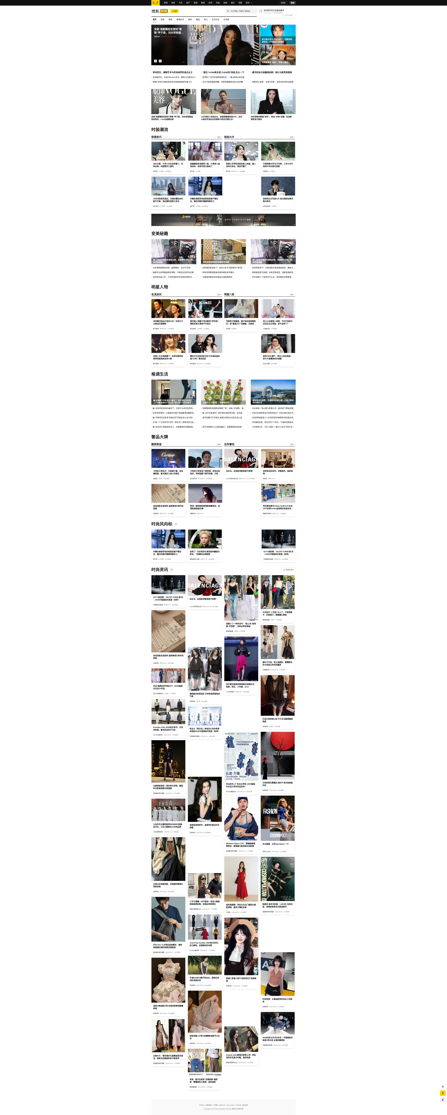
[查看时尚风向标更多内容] (176, 524)
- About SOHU (229, 1105)
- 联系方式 (221, 1105)
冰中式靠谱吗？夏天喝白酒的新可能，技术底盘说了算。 (225, 413)
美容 (190, 19)
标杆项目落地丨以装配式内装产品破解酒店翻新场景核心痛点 (174, 413)
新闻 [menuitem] (166, 3)
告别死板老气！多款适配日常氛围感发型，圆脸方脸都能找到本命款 (274, 268)
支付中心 (202, 1105)
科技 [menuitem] (218, 3)
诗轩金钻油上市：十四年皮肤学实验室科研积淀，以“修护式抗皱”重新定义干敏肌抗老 (174, 277)
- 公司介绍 (237, 1105)
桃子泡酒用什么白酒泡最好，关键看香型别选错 (222, 427)
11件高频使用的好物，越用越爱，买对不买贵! (171, 268)
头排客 (226, 19)
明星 (170, 19)
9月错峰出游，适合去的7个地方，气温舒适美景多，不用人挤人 (274, 422)
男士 (206, 19)
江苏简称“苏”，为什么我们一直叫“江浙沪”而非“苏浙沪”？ (274, 427)
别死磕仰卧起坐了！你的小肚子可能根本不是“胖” (222, 268)
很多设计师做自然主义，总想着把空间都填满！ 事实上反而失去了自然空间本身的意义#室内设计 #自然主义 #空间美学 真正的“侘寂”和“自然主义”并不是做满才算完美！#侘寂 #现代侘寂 (175, 427)
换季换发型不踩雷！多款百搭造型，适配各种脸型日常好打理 (274, 272)
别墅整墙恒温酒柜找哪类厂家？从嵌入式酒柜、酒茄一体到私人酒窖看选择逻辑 (224, 408)
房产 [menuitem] (188, 3)
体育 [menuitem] (173, 3)
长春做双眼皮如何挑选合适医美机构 (217, 277)
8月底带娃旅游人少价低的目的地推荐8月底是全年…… (274, 418)
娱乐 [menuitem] (233, 3)
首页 (154, 19)
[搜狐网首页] (155, 3)
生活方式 (215, 19)
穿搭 (162, 19)
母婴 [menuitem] (240, 3)
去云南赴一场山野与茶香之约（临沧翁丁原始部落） (273, 408)
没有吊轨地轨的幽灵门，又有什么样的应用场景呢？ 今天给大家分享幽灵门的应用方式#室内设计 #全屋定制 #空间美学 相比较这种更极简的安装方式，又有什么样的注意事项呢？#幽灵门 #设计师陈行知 (175, 408)
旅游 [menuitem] (195, 3)
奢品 (198, 19)
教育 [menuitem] (203, 3)
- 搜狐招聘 (208, 1105)
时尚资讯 (159, 569)
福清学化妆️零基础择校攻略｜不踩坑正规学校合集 (173, 272)
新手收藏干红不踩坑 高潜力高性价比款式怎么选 (222, 418)
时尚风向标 (161, 524)
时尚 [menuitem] (210, 3)
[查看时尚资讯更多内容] (172, 570)
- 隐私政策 (244, 1105)
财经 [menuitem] (225, 3)
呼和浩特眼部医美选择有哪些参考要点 (218, 272)
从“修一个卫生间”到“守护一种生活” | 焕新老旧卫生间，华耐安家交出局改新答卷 (174, 422)
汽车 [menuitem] (181, 3)
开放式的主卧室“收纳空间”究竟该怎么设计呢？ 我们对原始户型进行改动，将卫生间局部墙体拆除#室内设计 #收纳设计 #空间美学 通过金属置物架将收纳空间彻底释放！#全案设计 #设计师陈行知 (175, 418)
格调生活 (180, 19)
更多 (219, 137)
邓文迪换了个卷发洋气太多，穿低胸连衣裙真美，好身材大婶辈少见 (274, 277)
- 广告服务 (215, 1105)
